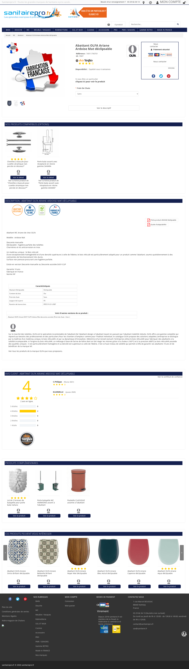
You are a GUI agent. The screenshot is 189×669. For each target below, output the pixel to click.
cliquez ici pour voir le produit (90, 81)
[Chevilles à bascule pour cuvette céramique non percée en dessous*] (18, 142)
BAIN (8, 30)
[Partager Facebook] (153, 76)
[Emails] (150, 2)
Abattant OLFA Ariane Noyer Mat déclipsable (77, 572)
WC (28, 30)
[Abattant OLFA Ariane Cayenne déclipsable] (138, 551)
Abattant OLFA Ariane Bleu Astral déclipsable (107, 572)
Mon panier (70, 605)
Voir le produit (19, 515)
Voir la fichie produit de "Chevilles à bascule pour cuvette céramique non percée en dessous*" (18, 184)
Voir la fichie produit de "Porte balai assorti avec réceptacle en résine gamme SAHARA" (48, 184)
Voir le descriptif (104, 108)
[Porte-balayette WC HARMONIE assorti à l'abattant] (48, 481)
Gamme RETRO (146, 30)
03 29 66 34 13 (133, 2)
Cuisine (90, 30)
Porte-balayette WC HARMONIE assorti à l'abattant (46, 502)
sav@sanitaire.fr (140, 628)
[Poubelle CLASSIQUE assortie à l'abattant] (78, 481)
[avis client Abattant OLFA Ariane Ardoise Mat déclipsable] (80, 63)
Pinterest (25, 599)
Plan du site (7, 607)
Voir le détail (18, 177)
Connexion (69, 601)
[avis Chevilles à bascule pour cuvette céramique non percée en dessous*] (12, 159)
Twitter (17, 599)
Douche (18, 30)
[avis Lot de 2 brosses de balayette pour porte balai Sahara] (12, 498)
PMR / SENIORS (128, 30)
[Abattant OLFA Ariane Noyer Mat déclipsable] (78, 551)
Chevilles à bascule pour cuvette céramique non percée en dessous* (17, 163)
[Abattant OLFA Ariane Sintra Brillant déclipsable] (18, 551)
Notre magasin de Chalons (13, 620)
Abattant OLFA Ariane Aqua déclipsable (167, 572)
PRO (115, 30)
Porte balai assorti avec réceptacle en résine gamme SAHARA (47, 163)
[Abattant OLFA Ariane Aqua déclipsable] (169, 551)
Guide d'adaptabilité (158, 224)
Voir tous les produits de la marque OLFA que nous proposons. (35, 351)
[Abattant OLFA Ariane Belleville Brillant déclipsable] (48, 551)
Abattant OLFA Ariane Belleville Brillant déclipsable (46, 573)
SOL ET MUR (77, 30)
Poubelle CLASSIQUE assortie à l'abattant (76, 501)
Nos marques (41, 655)
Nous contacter (159, 61)
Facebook (10, 599)
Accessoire (104, 30)
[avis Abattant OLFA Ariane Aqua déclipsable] (162, 568)
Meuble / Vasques (42, 30)
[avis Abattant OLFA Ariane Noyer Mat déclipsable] (72, 568)
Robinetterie (61, 30)
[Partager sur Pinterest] (168, 76)
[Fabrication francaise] (36, 70)
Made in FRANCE (164, 30)
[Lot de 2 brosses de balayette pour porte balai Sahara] (18, 481)
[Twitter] (161, 76)
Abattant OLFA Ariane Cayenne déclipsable (137, 572)
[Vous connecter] (184, 2)
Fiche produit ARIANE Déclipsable (163, 220)
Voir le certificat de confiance (170, 377)
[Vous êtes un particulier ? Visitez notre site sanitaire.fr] (87, 12)
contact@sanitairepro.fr (143, 624)
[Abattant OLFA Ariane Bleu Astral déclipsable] (108, 551)
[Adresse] (143, 2)
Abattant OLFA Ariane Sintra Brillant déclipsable (18, 572)
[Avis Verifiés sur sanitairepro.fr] (8, 625)
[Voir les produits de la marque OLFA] (133, 51)
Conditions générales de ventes (15, 611)
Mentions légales (9, 616)
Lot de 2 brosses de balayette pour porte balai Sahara (16, 502)
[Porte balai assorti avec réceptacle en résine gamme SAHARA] (48, 142)
